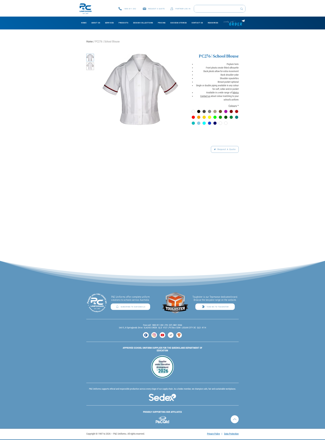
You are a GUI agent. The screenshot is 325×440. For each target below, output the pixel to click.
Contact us (205, 96)
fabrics (235, 92)
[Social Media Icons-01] (146, 335)
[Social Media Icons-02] (154, 335)
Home (89, 41)
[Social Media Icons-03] (162, 335)
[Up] (235, 412)
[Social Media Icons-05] (179, 335)
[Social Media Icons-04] (170, 335)
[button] (153, 9)
